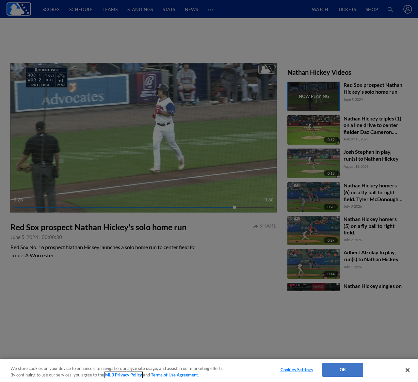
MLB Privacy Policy (123, 374)
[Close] (407, 370)
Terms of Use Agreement (174, 374)
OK (343, 369)
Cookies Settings (297, 369)
